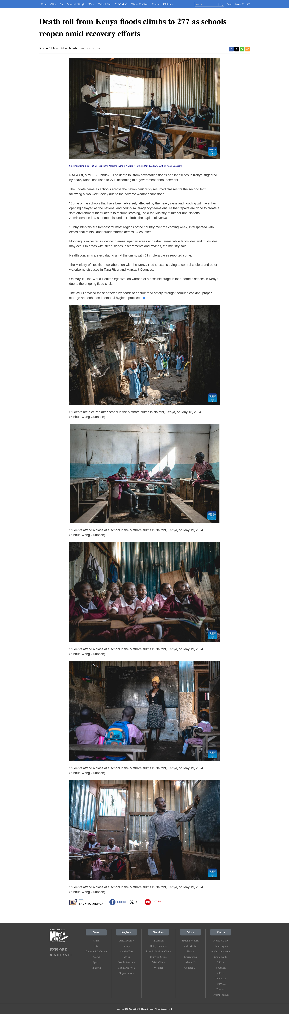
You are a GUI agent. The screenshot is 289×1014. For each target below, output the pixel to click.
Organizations (126, 973)
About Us (190, 962)
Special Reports (190, 940)
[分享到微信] (242, 49)
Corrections (190, 956)
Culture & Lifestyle (76, 4)
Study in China (158, 956)
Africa (126, 956)
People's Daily (220, 940)
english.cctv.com (220, 951)
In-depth (96, 967)
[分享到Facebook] (231, 49)
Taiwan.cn (220, 978)
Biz (61, 4)
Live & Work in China (158, 951)
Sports (96, 962)
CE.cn (220, 973)
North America (126, 962)
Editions (167, 4)
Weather (158, 967)
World (91, 4)
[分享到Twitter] (236, 49)
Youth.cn (221, 967)
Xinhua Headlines (139, 4)
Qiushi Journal (221, 994)
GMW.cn (221, 984)
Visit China (158, 962)
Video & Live (104, 4)
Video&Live (190, 946)
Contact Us (190, 967)
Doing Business (158, 946)
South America (126, 967)
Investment (158, 940)
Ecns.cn (220, 989)
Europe (126, 946)
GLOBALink (121, 4)
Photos (190, 951)
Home (44, 4)
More (154, 4)
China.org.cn (221, 946)
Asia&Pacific (126, 940)
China (53, 4)
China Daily (220, 956)
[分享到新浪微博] (247, 49)
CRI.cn (221, 962)
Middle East (126, 951)
